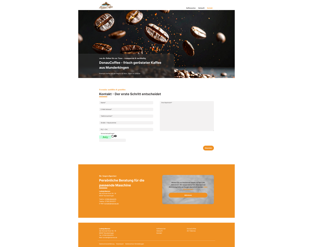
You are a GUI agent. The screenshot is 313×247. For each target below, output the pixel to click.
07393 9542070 (110, 199)
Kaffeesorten (191, 8)
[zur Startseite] (106, 5)
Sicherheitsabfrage (108, 133)
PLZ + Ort (104, 129)
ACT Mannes (191, 231)
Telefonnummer (106, 116)
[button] (112, 137)
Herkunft (201, 8)
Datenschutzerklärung (106, 244)
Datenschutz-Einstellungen (134, 244)
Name (103, 102)
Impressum (120, 244)
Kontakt (210, 8)
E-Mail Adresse (106, 109)
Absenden (208, 148)
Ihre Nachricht (166, 102)
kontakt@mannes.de (111, 203)
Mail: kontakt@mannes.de (108, 237)
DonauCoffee (191, 229)
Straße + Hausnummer (108, 123)
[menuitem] (191, 8)
